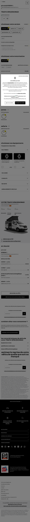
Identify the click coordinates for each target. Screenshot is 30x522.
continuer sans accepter (23, 75)
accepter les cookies (20, 102)
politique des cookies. (21, 93)
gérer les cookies (9, 102)
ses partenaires (11, 82)
